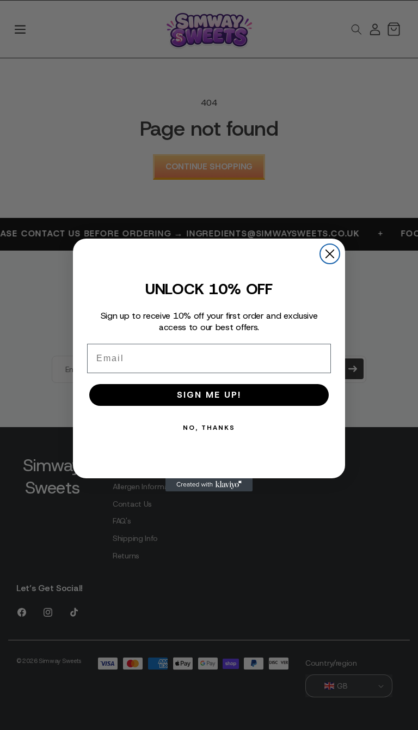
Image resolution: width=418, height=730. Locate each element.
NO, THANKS (209, 427)
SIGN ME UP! (209, 394)
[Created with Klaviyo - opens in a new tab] (209, 484)
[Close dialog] (330, 254)
